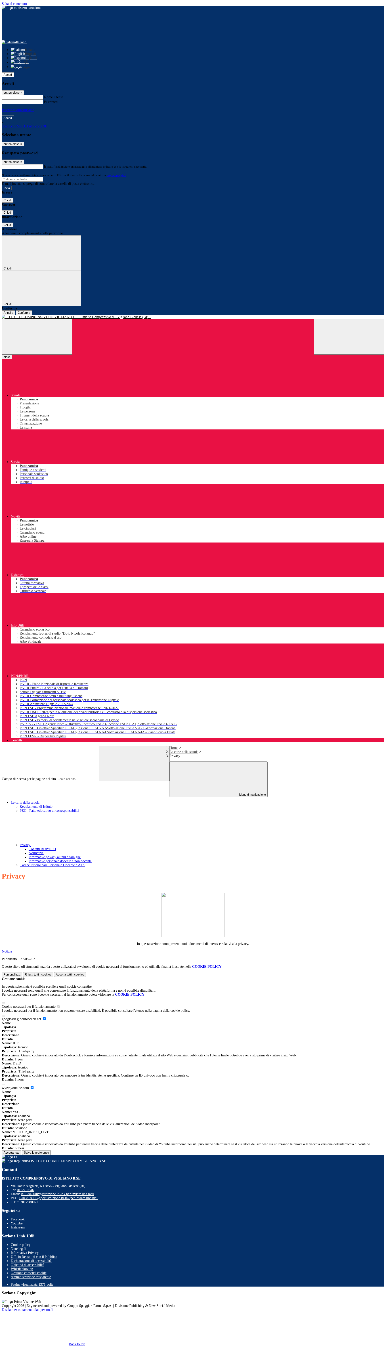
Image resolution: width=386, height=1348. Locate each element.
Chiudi (8, 200)
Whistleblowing (22, 1269)
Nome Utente (53, 97)
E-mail (48, 166)
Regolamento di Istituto (36, 806)
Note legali (18, 1249)
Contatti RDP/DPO (42, 849)
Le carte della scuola (184, 752)
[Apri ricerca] (349, 337)
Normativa (36, 853)
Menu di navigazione (252, 794)
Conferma (24, 312)
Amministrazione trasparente (31, 1277)
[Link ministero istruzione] (21, 8)
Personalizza (12, 974)
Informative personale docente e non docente (60, 861)
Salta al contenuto (14, 4)
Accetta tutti (70, 974)
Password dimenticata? (18, 110)
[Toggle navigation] (37, 337)
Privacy (25, 845)
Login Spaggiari (116, 175)
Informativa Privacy (25, 1253)
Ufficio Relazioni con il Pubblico (34, 1257)
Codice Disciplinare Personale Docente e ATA (52, 865)
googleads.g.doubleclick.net (22, 1019)
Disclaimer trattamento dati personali (27, 1310)
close (7, 357)
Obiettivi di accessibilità (27, 1265)
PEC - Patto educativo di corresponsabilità (49, 810)
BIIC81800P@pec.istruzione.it (58, 1198)
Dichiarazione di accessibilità (31, 1261)
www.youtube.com (16, 1088)
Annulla (8, 312)
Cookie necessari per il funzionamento (29, 1006)
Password (51, 102)
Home (174, 748)
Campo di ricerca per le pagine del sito (29, 779)
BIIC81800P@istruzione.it (57, 1194)
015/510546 (25, 1190)
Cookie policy (21, 1245)
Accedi (8, 74)
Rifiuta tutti (38, 974)
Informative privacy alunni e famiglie (55, 857)
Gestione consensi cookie (28, 1273)
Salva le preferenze (36, 1152)
